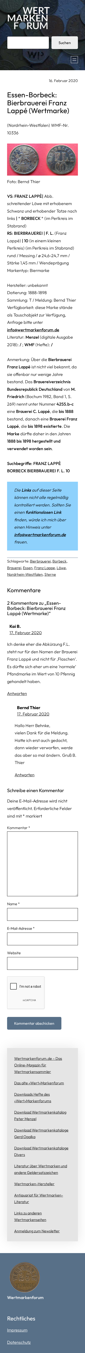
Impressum (17, 1330)
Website (14, 952)
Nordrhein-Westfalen (25, 574)
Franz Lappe (44, 567)
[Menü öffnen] (74, 59)
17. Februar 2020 (25, 632)
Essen (28, 567)
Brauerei (14, 567)
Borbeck (59, 561)
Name (13, 903)
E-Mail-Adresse (21, 928)
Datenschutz (19, 1342)
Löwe (61, 567)
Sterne (50, 574)
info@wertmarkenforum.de (33, 330)
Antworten (17, 693)
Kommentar (18, 827)
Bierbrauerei (40, 561)
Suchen (65, 42)
